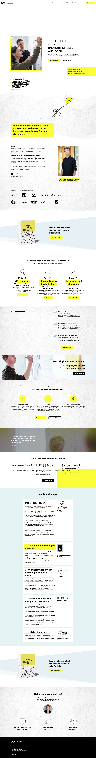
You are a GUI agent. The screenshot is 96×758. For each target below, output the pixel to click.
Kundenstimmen (75, 2)
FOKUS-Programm (68, 2)
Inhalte (80, 2)
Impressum (14, 753)
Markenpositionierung (16, 748)
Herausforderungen (55, 2)
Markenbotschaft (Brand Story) (17, 749)
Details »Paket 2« (48, 298)
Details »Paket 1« (23, 295)
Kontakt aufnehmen (67, 347)
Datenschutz (14, 754)
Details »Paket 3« (73, 298)
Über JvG (62, 2)
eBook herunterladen (55, 237)
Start (50, 2)
